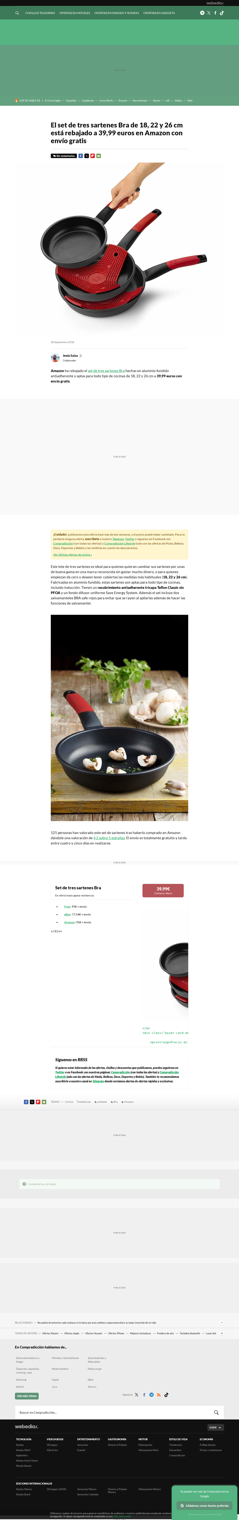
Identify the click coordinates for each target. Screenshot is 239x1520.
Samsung (21, 1379)
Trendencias (84, 1101)
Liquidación (88, 100)
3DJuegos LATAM (56, 1489)
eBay (67, 914)
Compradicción (63, 543)
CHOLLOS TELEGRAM (40, 13)
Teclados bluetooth (190, 1333)
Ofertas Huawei (94, 1333)
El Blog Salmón (207, 1444)
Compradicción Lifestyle (119, 543)
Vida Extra (52, 1450)
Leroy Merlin (106, 100)
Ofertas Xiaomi (50, 1333)
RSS (159, 1394)
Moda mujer (95, 1368)
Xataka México (24, 1489)
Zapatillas (71, 100)
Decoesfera (175, 1450)
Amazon (122, 100)
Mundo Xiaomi (23, 1465)
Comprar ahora (163, 890)
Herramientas (140, 100)
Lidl (167, 100)
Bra (116, 1101)
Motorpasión (145, 1444)
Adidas (178, 100)
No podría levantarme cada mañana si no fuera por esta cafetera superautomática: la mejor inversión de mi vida (97, 1322)
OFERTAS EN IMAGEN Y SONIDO (116, 13)
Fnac (67, 906)
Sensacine (82, 1444)
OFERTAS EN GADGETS (159, 13)
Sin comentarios (66, 155)
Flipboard (92, 156)
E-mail (98, 156)
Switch (20, 1386)
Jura (54, 1386)
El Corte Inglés (53, 100)
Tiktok (222, 13)
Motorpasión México (150, 1489)
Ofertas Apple (72, 1333)
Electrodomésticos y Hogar (28, 1359)
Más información (122, 1516)
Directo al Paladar (117, 1444)
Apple (55, 1379)
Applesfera (22, 1455)
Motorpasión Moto (149, 1450)
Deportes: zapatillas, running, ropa (28, 1370)
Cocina (69, 1101)
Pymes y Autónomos (211, 1450)
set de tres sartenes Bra (106, 371)
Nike (190, 100)
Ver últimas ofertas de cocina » (72, 554)
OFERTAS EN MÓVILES (74, 13)
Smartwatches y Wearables (97, 1359)
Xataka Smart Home (27, 1460)
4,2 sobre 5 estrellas (109, 838)
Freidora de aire (165, 1333)
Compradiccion (177, 1455)
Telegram (202, 13)
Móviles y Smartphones (65, 1357)
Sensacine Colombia (88, 1494)
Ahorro (92, 1386)
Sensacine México (86, 1489)
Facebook (215, 13)
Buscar (216, 1412)
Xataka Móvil (23, 1450)
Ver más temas (27, 1396)
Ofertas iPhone (116, 1333)
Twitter (209, 13)
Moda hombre (60, 1368)
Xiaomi (156, 100)
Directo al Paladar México (117, 1491)
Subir (213, 1427)
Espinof (81, 1450)
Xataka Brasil (23, 1494)
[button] (72, 355)
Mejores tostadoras (141, 1333)
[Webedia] (215, 3)
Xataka (20, 1444)
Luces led (211, 1333)
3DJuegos (52, 1444)
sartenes (102, 1101)
